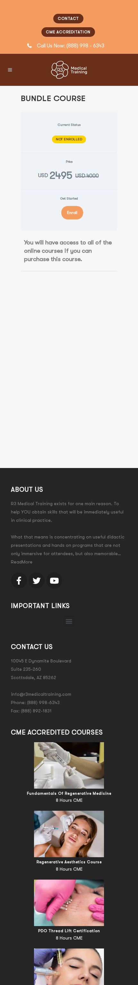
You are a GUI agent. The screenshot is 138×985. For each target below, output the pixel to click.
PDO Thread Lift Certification (69, 931)
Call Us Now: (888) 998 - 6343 (70, 46)
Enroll (72, 212)
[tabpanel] (69, 251)
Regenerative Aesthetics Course (69, 862)
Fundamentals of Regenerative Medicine (69, 793)
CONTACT (68, 18)
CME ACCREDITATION (68, 32)
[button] (69, 621)
